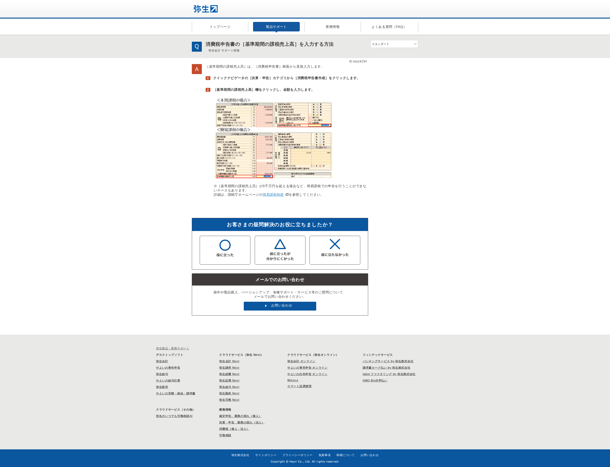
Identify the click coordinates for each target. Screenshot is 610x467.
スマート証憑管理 (299, 386)
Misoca (292, 380)
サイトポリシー (265, 455)
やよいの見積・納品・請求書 (175, 393)
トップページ (220, 27)
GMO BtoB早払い (375, 380)
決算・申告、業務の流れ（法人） (242, 422)
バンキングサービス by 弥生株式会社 (388, 361)
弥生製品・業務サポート (172, 348)
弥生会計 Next (229, 361)
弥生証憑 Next (229, 380)
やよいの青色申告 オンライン (307, 367)
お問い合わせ (281, 305)
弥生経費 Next (229, 374)
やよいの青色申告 (168, 367)
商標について (345, 455)
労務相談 (225, 435)
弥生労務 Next (229, 400)
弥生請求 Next (229, 367)
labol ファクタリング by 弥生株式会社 (389, 374)
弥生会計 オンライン (301, 361)
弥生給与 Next (229, 387)
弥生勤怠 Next (229, 393)
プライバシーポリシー (297, 455)
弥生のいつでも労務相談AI (174, 416)
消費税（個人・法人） (234, 429)
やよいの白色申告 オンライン (307, 374)
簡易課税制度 (273, 194)
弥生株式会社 (240, 455)
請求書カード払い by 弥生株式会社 (387, 367)
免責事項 (325, 455)
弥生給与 (162, 374)
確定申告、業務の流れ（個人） (240, 416)
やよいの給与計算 (168, 380)
